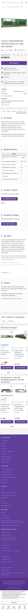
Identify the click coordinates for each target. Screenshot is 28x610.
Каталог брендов (6, 456)
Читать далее (5, 105)
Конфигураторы (5, 505)
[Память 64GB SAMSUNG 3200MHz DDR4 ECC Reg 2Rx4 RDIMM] (21, 336)
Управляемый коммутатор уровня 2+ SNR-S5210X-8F (5, 407)
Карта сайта (4, 482)
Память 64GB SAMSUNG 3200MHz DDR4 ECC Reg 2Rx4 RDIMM (19, 353)
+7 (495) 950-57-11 (5, 515)
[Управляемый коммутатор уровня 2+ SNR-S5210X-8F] (7, 391)
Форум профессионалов (8, 495)
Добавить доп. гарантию (11, 70)
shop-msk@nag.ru (6, 518)
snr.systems (4, 503)
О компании (4, 441)
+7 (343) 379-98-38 (5, 535)
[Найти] (22, 2)
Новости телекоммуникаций (9, 492)
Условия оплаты (5, 472)
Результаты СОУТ (6, 459)
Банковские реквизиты (7, 451)
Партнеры (4, 454)
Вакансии (4, 446)
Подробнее (4, 272)
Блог (2, 490)
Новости (3, 443)
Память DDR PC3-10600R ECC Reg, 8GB (6, 352)
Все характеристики (7, 96)
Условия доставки (6, 474)
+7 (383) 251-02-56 (5, 559)
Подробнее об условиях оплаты (11, 298)
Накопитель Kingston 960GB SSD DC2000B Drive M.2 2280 (19, 407)
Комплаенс (4, 480)
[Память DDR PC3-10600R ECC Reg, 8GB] (7, 336)
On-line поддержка (6, 469)
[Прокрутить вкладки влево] (1, 111)
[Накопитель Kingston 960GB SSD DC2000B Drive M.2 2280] (21, 391)
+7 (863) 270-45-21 (5, 548)
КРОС (2, 500)
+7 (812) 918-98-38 (5, 570)
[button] (14, 23)
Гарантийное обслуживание (9, 477)
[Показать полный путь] (3, 7)
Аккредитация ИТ (6, 462)
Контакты (3, 449)
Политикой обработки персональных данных (13, 598)
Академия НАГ (5, 497)
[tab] (8, 111)
